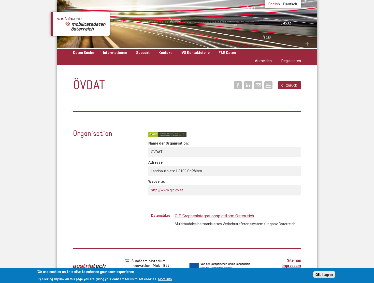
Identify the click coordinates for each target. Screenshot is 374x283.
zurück (291, 85)
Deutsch (290, 4)
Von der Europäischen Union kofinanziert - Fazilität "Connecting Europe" (219, 266)
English (274, 4)
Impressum (291, 266)
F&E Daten (227, 53)
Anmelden (263, 61)
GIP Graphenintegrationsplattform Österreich (214, 216)
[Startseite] (81, 24)
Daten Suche (83, 53)
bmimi (147, 265)
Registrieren (291, 61)
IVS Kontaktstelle (195, 53)
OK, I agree (324, 274)
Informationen (115, 53)
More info (165, 279)
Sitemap (294, 260)
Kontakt (165, 53)
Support (143, 53)
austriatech (89, 266)
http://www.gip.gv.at (167, 190)
